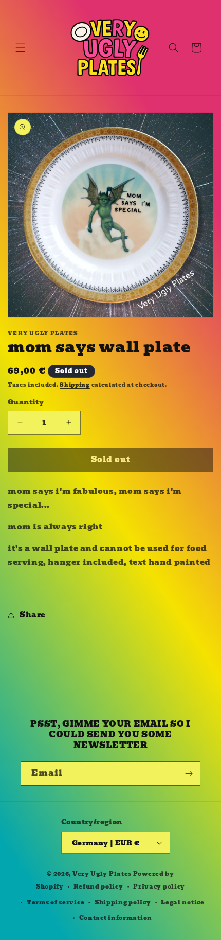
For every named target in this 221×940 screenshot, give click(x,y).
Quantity (26, 402)
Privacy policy (159, 886)
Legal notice (182, 902)
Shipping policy (123, 902)
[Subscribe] (188, 773)
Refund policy (98, 886)
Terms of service (55, 902)
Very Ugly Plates (102, 873)
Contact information (115, 918)
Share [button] (32, 614)
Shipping (75, 385)
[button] (20, 48)
